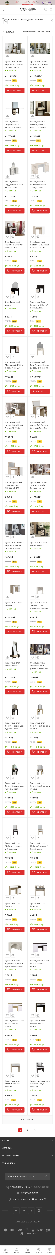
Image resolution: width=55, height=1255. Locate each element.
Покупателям (10, 1155)
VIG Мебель (8, 1163)
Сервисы (7, 1148)
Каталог (7, 1140)
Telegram (24, 1210)
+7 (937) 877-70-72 (20, 1187)
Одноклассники (31, 1210)
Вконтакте (16, 1210)
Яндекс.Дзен (39, 1210)
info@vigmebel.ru (29, 1192)
